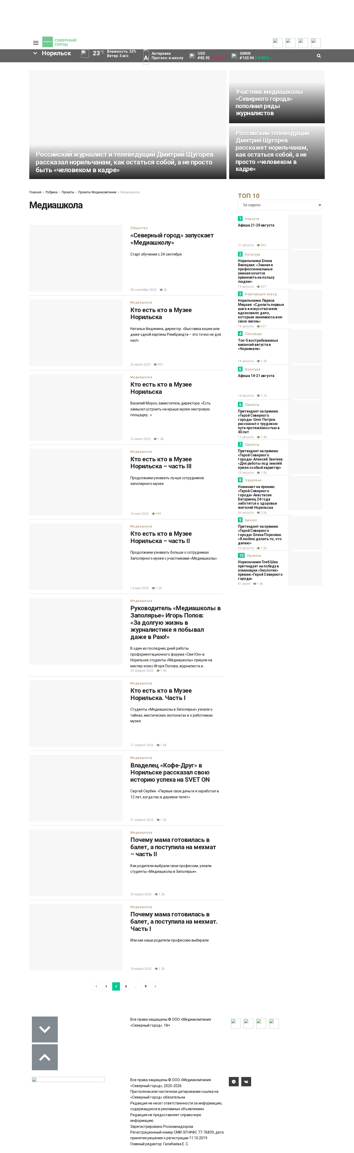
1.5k (263, 473)
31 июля (244, 584)
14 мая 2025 (139, 588)
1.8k (259, 584)
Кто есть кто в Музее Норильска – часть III (161, 463)
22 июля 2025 (140, 364)
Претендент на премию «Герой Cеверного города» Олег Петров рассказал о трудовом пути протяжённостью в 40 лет (259, 421)
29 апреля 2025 (141, 670)
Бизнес (251, 520)
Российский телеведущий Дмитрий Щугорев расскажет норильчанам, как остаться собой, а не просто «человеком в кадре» (272, 151)
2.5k (263, 512)
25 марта (42, 178)
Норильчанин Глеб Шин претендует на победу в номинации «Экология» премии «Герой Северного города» (260, 570)
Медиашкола (141, 302)
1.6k (163, 745)
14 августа (246, 395)
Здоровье (253, 480)
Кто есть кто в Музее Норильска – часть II (161, 537)
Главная (35, 192)
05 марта (242, 178)
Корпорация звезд (261, 294)
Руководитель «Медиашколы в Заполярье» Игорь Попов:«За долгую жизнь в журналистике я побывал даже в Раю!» (175, 622)
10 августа (246, 473)
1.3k (160, 439)
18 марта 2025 (141, 969)
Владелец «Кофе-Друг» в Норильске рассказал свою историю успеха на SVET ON (170, 772)
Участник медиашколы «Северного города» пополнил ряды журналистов (269, 102)
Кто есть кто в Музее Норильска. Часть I (161, 694)
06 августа (246, 512)
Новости (252, 219)
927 (263, 287)
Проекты (68, 192)
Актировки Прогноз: (167, 55)
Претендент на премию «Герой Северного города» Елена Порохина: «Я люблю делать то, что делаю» (260, 534)
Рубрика (52, 192)
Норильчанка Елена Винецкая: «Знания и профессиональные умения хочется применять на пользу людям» (256, 271)
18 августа (246, 361)
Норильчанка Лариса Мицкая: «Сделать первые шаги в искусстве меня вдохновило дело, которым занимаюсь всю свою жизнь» (261, 310)
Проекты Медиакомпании (97, 192)
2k (165, 290)
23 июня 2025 (140, 439)
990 (158, 514)
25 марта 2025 (141, 894)
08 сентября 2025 (143, 290)
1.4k (58, 178)
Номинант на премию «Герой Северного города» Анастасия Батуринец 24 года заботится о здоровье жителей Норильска (257, 497)
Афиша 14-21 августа (256, 376)
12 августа (246, 437)
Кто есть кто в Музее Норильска (161, 313)
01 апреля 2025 (141, 820)
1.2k (258, 178)
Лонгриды (253, 334)
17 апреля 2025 (141, 745)
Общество (139, 228)
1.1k (263, 395)
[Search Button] (17, 209)
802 (263, 245)
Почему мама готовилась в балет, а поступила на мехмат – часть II (173, 847)
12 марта (242, 123)
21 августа (246, 245)
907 (160, 364)
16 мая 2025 (139, 514)
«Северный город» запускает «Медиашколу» (172, 239)
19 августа (246, 287)
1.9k (163, 670)
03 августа (246, 548)
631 (263, 326)
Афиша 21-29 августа (256, 225)
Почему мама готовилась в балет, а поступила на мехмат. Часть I (173, 921)
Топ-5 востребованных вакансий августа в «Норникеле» (258, 344)
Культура (252, 254)
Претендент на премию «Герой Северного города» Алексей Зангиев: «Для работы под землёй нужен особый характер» (260, 459)
